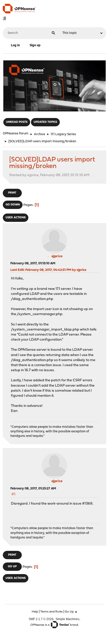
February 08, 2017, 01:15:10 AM (32, 263)
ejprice (56, 256)
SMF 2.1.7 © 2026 (41, 619)
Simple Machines (67, 619)
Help (35, 611)
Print (12, 193)
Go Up (12, 566)
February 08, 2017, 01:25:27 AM (33, 488)
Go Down (13, 204)
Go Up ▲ (71, 611)
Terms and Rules (51, 611)
